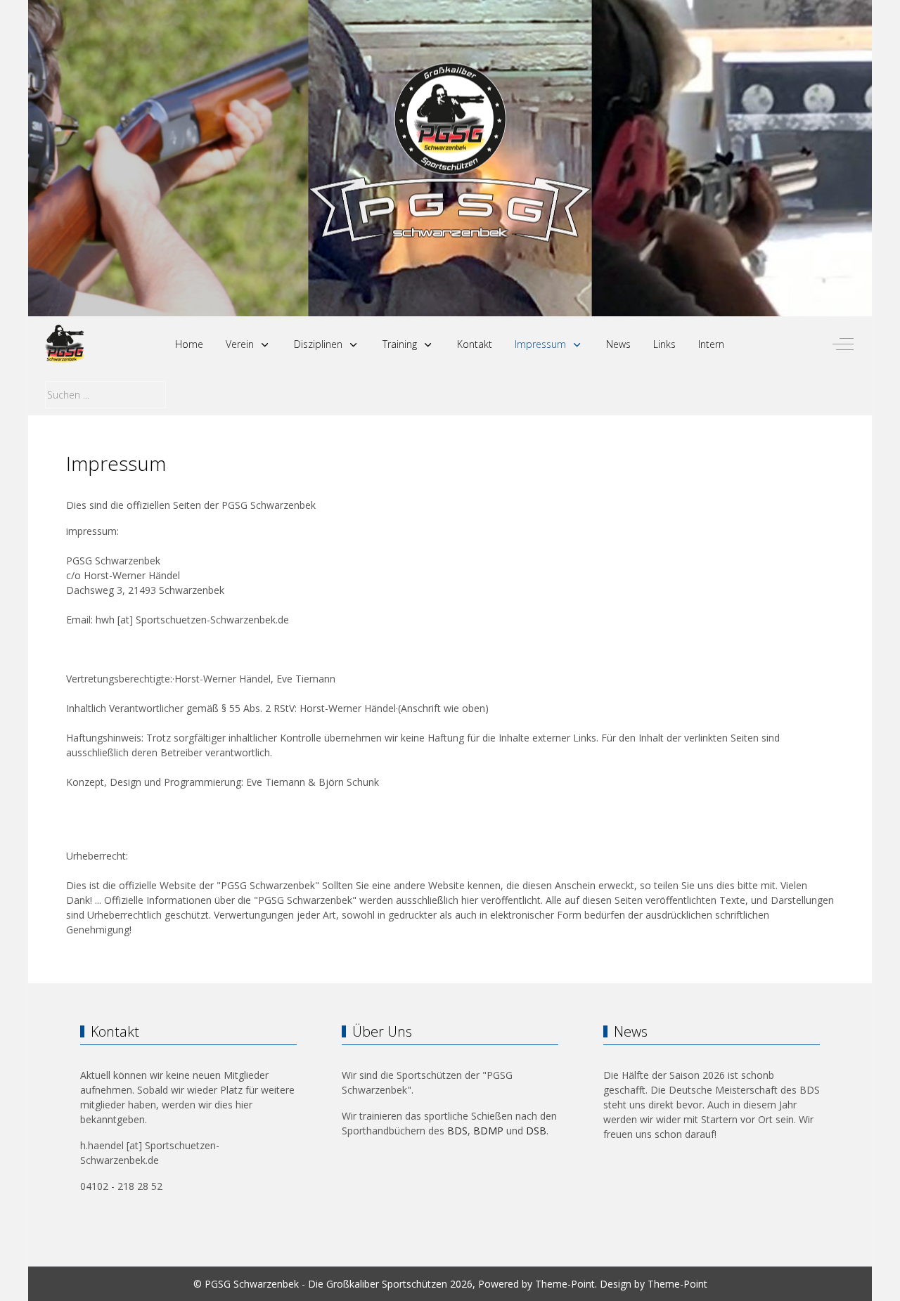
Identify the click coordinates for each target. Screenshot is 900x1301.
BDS (457, 1130)
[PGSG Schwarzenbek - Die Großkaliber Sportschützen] (65, 344)
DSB (536, 1130)
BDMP (488, 1130)
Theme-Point (565, 1283)
